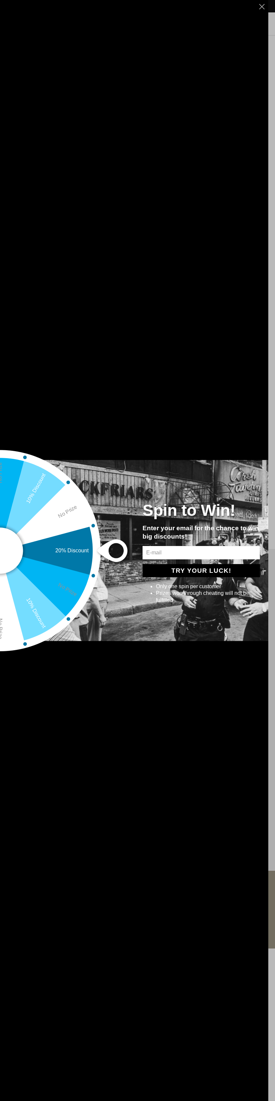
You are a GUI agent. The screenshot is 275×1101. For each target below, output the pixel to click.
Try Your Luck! (201, 570)
